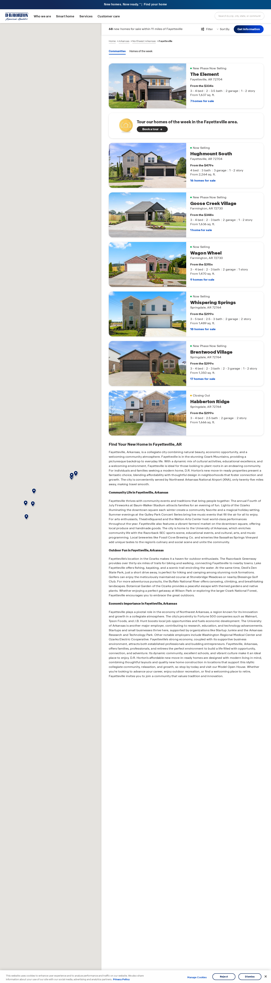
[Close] (266, 976)
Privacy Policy (121, 979)
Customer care (109, 16)
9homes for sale (202, 280)
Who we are (42, 16)
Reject (224, 976)
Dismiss (250, 976)
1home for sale (201, 230)
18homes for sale (203, 329)
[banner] (135, 4)
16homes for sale (203, 180)
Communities (117, 51)
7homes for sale (202, 101)
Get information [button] (248, 29)
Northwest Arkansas (144, 41)
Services (86, 16)
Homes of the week (140, 51)
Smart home (65, 16)
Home (112, 41)
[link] (186, 125)
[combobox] (239, 16)
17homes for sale (202, 379)
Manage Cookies (197, 977)
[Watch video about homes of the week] (124, 124)
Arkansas (124, 41)
